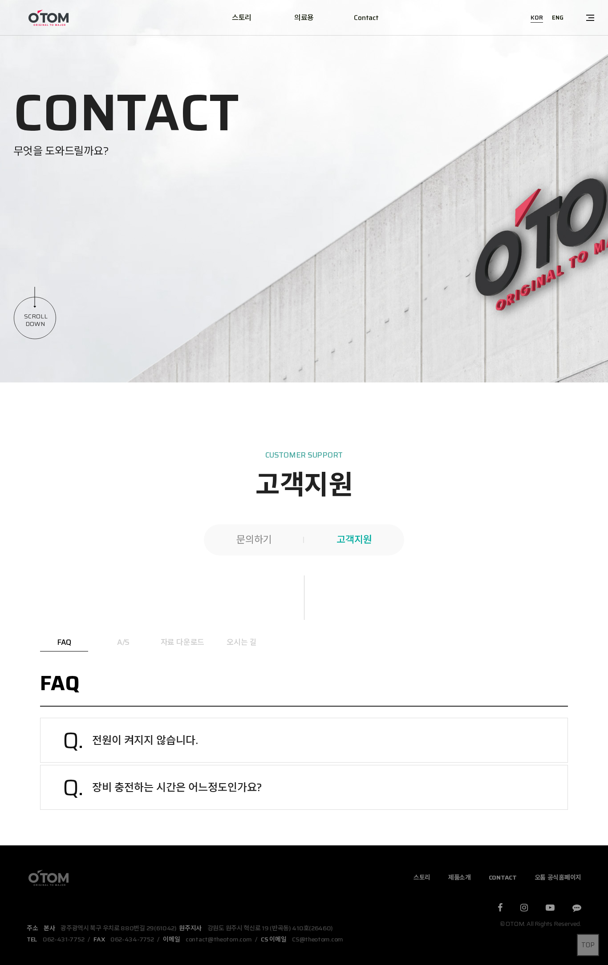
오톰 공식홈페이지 (558, 877)
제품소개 (459, 877)
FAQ (64, 642)
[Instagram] (524, 909)
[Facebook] (500, 909)
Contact (366, 17)
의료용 (304, 17)
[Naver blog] (576, 909)
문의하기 (254, 539)
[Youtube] (550, 909)
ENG (557, 17)
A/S (123, 642)
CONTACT (503, 877)
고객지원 (354, 539)
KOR (537, 17)
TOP (588, 945)
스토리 (241, 17)
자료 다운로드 (183, 642)
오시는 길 (241, 642)
